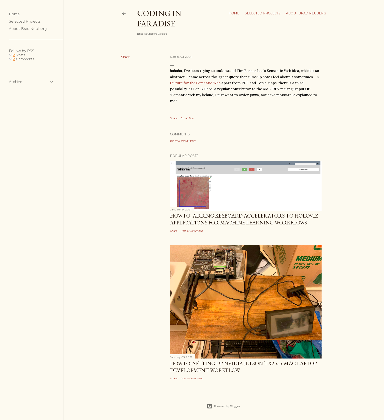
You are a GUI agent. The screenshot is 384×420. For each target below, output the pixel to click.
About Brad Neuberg (306, 13)
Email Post (188, 118)
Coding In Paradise (159, 18)
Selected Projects (262, 13)
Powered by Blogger (227, 406)
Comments (24, 59)
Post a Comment (183, 141)
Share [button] (125, 57)
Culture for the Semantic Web (195, 83)
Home (234, 13)
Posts (20, 55)
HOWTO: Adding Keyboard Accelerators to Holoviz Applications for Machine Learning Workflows (244, 219)
